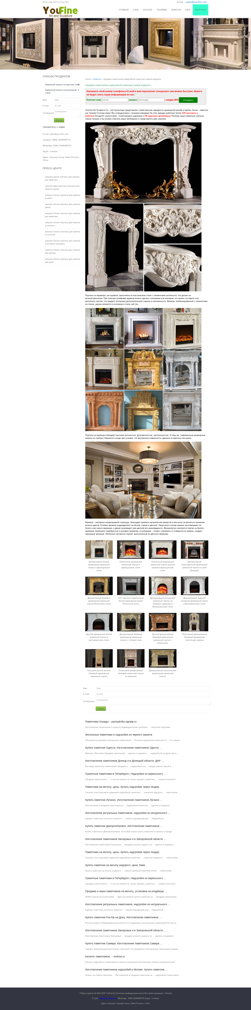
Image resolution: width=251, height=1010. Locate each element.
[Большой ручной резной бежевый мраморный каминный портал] (99, 658)
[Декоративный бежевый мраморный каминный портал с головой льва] (131, 622)
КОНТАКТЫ (200, 10)
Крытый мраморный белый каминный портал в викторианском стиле (99, 637)
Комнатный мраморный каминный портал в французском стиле (131, 565)
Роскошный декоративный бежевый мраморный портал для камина (194, 637)
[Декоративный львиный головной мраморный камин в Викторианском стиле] (194, 586)
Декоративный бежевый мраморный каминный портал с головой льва (131, 637)
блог (188, 10)
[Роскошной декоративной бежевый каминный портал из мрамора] (131, 658)
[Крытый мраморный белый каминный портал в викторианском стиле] (99, 622)
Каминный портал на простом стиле (62, 84)
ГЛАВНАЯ (123, 10)
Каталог (148, 10)
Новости (176, 10)
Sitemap (168, 993)
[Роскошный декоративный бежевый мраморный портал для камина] (194, 622)
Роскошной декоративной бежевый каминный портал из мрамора (131, 673)
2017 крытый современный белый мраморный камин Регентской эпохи (131, 601)
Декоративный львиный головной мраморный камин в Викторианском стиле (194, 601)
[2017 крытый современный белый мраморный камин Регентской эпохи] (131, 586)
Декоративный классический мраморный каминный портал (162, 673)
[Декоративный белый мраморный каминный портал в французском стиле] (99, 549)
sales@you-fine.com (196, 2)
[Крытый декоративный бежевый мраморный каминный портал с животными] (162, 622)
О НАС (136, 10)
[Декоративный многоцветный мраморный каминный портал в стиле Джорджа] (194, 549)
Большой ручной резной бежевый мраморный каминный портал (99, 673)
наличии (162, 10)
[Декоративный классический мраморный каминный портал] (162, 658)
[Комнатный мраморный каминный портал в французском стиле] (131, 549)
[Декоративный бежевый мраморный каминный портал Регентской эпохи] (99, 586)
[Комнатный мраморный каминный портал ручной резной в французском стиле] (162, 549)
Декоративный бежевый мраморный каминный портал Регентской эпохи (99, 601)
